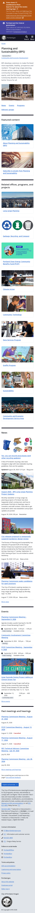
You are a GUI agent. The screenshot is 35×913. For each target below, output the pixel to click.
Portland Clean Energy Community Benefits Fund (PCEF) (16, 262)
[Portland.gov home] (8, 37)
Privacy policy (5, 873)
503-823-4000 (6, 809)
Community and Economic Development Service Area (13, 417)
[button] (26, 38)
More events (5, 701)
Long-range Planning (11, 211)
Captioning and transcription (11, 869)
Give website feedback (13, 777)
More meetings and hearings (11, 770)
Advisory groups (7, 110)
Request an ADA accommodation (12, 803)
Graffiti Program (9, 365)
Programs (21, 105)
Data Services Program (12, 340)
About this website (7, 882)
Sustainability (8, 391)
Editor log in (5, 889)
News (3, 105)
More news (5, 602)
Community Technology (12, 315)
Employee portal (6, 885)
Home (3, 44)
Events (11, 105)
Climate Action (9, 289)
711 (19, 805)
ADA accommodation (8, 866)
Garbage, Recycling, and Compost (16, 236)
